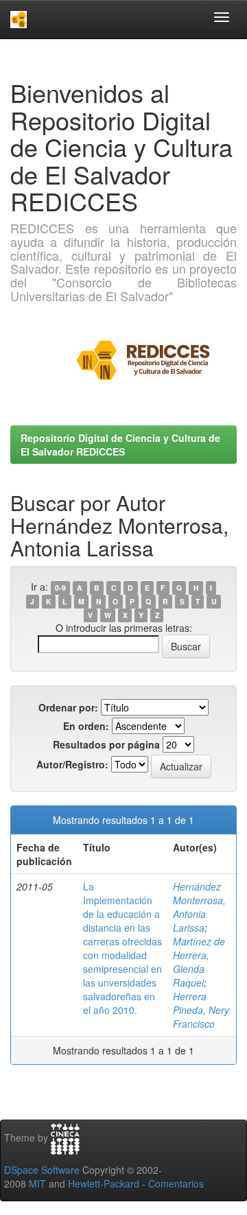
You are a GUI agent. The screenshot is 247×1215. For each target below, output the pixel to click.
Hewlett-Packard (103, 1183)
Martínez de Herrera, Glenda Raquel (199, 961)
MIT (37, 1183)
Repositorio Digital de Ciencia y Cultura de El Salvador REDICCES (120, 444)
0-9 (60, 587)
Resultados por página (106, 744)
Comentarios (176, 1183)
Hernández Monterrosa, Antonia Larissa (199, 907)
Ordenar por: (68, 707)
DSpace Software (42, 1170)
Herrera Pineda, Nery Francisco (201, 1009)
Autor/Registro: (72, 764)
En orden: (86, 726)
